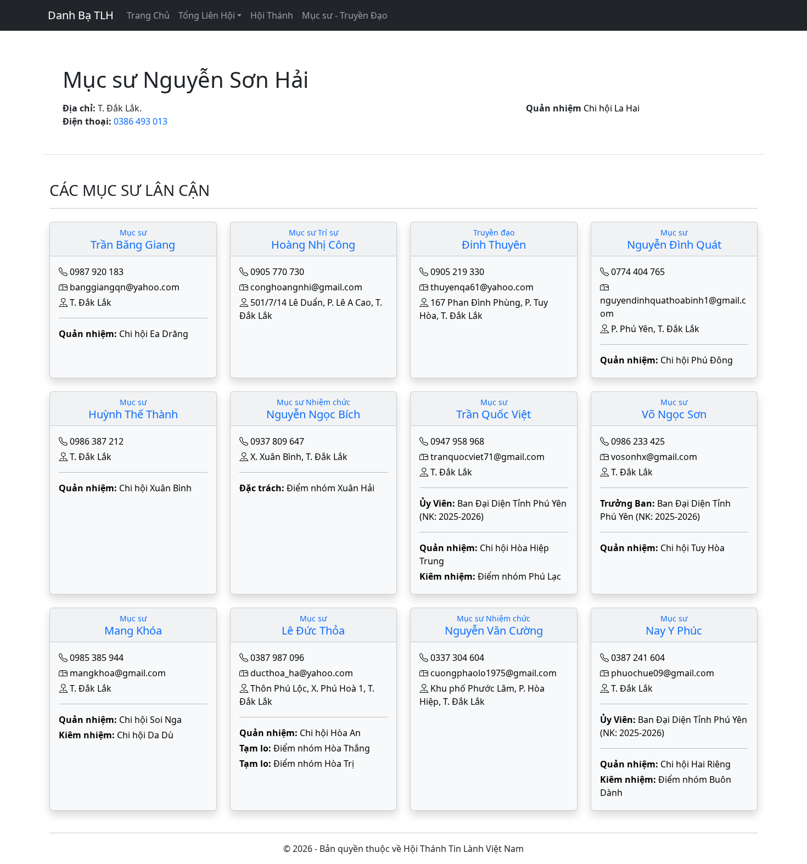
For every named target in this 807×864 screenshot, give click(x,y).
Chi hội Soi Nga (150, 720)
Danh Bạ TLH (81, 15)
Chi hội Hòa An (330, 733)
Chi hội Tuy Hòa (692, 548)
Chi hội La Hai (612, 108)
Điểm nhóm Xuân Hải (330, 488)
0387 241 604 (638, 658)
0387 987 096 (277, 658)
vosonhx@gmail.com (654, 457)
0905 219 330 (457, 272)
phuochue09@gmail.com (662, 673)
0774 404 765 (638, 272)
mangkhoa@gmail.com (118, 673)
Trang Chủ (148, 15)
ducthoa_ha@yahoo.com (301, 673)
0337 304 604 (457, 658)
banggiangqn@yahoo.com (125, 287)
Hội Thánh (271, 15)
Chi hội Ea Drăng (153, 334)
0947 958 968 (457, 441)
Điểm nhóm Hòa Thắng (321, 748)
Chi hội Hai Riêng (695, 764)
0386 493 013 (140, 121)
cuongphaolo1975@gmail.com (493, 673)
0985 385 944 (97, 658)
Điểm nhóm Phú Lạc (519, 576)
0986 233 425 (638, 441)
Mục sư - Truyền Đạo (345, 15)
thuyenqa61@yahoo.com (482, 287)
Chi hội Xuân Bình (155, 488)
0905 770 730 (277, 272)
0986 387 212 (97, 441)
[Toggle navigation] (54, 38)
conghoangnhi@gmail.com (306, 287)
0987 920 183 (97, 272)
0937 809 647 (277, 441)
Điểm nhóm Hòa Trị (313, 764)
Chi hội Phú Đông (696, 360)
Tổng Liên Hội (206, 15)
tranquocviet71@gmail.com (487, 457)
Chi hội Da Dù (145, 735)
